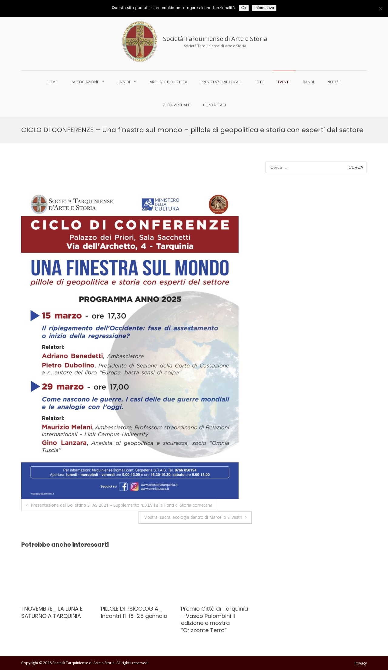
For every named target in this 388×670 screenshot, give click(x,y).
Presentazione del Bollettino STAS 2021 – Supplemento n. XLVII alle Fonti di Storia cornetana (121, 505)
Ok (243, 7)
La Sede (124, 82)
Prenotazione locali (221, 82)
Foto (260, 82)
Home (52, 82)
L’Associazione (85, 82)
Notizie (334, 82)
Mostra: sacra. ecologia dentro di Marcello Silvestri (192, 517)
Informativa (264, 7)
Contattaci (214, 105)
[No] (380, 8)
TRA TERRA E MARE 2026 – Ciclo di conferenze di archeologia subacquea (55, 616)
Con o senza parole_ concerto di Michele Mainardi (129, 616)
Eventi (283, 82)
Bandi (308, 82)
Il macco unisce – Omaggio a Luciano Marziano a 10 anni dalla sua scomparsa (213, 619)
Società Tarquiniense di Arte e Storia (215, 39)
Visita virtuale (176, 105)
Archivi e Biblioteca (168, 82)
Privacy (361, 663)
